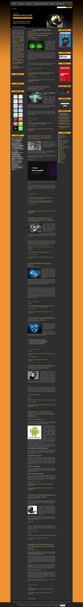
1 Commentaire (30, 360)
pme (13, 160)
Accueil (14, 3)
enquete (14, 145)
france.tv (35, 193)
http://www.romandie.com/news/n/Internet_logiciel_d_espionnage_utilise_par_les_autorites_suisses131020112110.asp (47, 535)
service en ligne (51, 128)
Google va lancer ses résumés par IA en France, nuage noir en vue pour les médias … (65, 121)
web (13, 169)
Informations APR (63, 143)
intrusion (43, 487)
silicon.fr (38, 349)
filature (17, 148)
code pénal (36, 128)
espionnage (34, 311)
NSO (42, 311)
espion (33, 404)
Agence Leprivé (31, 156)
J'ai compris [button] (63, 605)
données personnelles (36, 487)
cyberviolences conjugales (34, 79)
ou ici (35, 159)
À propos (21, 3)
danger (13, 140)
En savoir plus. (57, 605)
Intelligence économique (40, 3)
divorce (40, 79)
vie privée (33, 211)
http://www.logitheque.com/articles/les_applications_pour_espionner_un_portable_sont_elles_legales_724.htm (46, 399)
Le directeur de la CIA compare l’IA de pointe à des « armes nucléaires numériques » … (65, 118)
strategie (13, 163)
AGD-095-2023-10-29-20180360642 (26, 601)
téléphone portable (31, 405)
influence (18, 150)
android (31, 487)
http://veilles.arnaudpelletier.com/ (18, 62)
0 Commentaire (30, 81)
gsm (35, 359)
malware (43, 359)
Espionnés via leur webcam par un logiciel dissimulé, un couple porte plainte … (41, 546)
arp (12, 138)
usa (23, 165)
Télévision (61, 159)
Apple (31, 311)
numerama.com (39, 68)
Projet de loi (62, 152)
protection (19, 159)
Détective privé (62, 137)
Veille (60, 160)
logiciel (40, 404)
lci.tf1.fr (35, 584)
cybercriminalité (18, 138)
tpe (18, 165)
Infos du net (62, 144)
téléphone (29, 211)
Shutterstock (34, 76)
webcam (37, 80)
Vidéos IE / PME (60, 3)
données (15, 142)
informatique (21, 152)
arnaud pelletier (20, 137)
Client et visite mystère (64, 136)
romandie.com (36, 531)
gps (42, 128)
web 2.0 (15, 169)
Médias (52, 3)
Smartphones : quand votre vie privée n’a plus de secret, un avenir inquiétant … (41, 414)
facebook (14, 148)
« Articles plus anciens (32, 31)
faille (33, 359)
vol (22, 167)
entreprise (20, 145)
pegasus (45, 311)
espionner (39, 128)
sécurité (52, 487)
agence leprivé (14, 137)
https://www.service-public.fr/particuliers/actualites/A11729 (39, 252)
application (31, 128)
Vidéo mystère (62, 162)
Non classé (62, 151)
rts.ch (36, 118)
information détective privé (64, 141)
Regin (46, 359)
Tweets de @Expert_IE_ (16, 86)
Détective (28, 3)
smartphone (30, 129)
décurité (31, 359)
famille (45, 79)
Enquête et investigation (64, 140)
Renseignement (62, 153)
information (15, 152)
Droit (42, 79)
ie (16, 150)
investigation (20, 158)
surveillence (53, 404)
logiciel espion (48, 79)
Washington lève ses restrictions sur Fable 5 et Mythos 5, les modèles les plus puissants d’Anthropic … (65, 114)
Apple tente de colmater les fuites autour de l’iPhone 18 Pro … (65, 124)
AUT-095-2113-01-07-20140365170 (49, 601)
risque (20, 161)
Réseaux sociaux (63, 155)
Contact (14, 8)
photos (40, 592)
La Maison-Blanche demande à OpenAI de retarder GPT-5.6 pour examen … (65, 127)
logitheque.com (38, 394)
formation (21, 148)
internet (14, 158)
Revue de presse (63, 156)
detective (18, 140)
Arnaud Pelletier (15, 65)
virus (51, 311)
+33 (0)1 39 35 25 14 (20, 27)
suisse (33, 129)
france (13, 150)
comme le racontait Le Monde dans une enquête (44, 64)
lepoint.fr (37, 301)
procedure (34, 80)
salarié (21, 162)
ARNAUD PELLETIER (22, 15)
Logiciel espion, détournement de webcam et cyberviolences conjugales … (40, 36)
